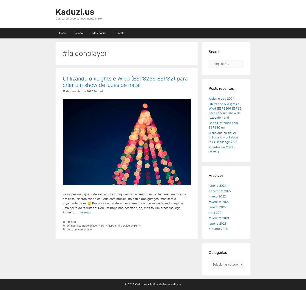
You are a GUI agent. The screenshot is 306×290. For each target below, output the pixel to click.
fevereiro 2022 (219, 202)
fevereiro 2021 (219, 218)
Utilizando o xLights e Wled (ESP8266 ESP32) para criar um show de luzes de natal (125, 81)
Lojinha (78, 33)
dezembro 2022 (220, 191)
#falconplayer (89, 225)
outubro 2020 (218, 229)
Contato (119, 33)
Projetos (71, 221)
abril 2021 (216, 212)
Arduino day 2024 (221, 98)
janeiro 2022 (217, 207)
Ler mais (85, 212)
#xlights (136, 225)
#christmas (73, 225)
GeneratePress (171, 284)
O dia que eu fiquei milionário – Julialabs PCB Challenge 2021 (223, 137)
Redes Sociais (98, 33)
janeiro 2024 (218, 185)
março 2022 (217, 196)
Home (63, 33)
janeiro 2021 (217, 223)
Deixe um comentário (79, 229)
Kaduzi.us (75, 12)
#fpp (101, 225)
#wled (126, 225)
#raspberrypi (113, 225)
